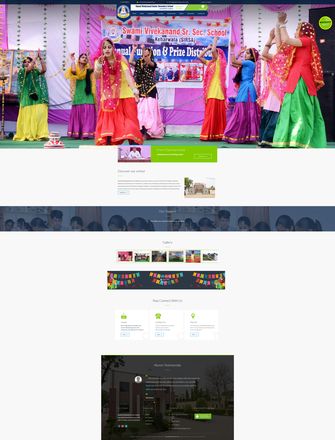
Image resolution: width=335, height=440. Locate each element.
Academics (150, 13)
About (142, 13)
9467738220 (125, 2)
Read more (202, 156)
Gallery (181, 13)
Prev (2, 74)
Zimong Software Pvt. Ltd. (171, 436)
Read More (123, 192)
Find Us (209, 2)
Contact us (204, 2)
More (124, 334)
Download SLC (149, 420)
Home (134, 13)
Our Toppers (149, 417)
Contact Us (201, 13)
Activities (160, 13)
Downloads (190, 13)
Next (332, 74)
